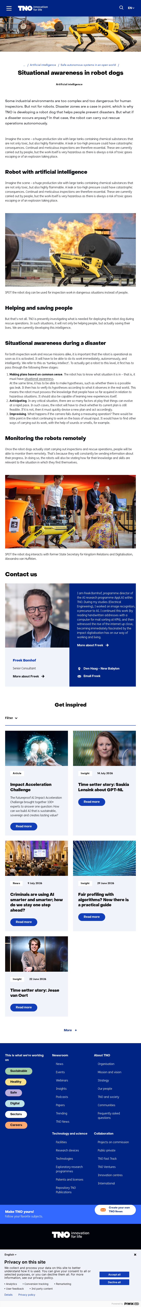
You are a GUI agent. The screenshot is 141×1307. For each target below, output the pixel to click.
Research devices (67, 1150)
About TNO (102, 1055)
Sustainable (18, 1071)
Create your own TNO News (119, 1210)
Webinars (62, 1080)
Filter (9, 718)
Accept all (114, 1274)
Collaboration (103, 1133)
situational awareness (38, 379)
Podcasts (62, 1097)
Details (8, 1294)
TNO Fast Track (107, 1158)
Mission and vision (109, 1072)
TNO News (62, 1121)
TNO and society (108, 1097)
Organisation (106, 1064)
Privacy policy (26, 1294)
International (106, 1183)
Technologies (64, 1158)
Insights (61, 1088)
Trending (61, 1113)
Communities (106, 1105)
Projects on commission (113, 1142)
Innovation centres (110, 1175)
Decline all (114, 1282)
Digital (14, 1103)
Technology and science (69, 1133)
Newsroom (60, 1055)
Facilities (61, 1142)
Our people (105, 1088)
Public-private (106, 1150)
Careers (16, 1125)
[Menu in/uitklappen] (9, 8)
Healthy (15, 1082)
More (68, 1030)
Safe (13, 1092)
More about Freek (26, 676)
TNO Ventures (107, 1167)
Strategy (103, 1080)
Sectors (16, 1114)
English (9, 1254)
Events (60, 1072)
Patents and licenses (69, 1179)
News (59, 1064)
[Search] (121, 8)
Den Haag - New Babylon (102, 668)
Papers (60, 1105)
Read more (25, 827)
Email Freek (92, 676)
